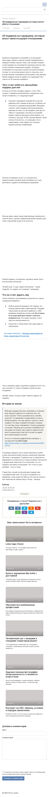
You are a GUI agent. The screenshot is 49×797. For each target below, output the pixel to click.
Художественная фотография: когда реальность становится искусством (22, 674)
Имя (4, 730)
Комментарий (7, 738)
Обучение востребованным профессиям (20, 606)
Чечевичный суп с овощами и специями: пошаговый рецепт (21, 639)
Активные (16, 28)
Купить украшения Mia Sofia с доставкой (21, 574)
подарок (25, 494)
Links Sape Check (14, 544)
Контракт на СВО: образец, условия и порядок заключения (24, 709)
